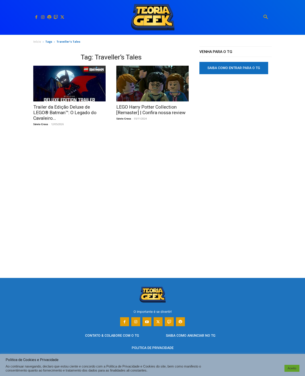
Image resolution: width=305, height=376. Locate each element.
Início (37, 42)
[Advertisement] (235, 111)
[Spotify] (49, 17)
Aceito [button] (292, 368)
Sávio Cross (40, 124)
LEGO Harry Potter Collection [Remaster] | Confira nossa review (151, 109)
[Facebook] (36, 17)
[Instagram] (43, 17)
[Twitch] (56, 17)
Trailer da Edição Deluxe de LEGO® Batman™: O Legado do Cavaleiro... (64, 112)
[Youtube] (146, 321)
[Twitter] (62, 17)
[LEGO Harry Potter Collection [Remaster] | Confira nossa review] (152, 83)
